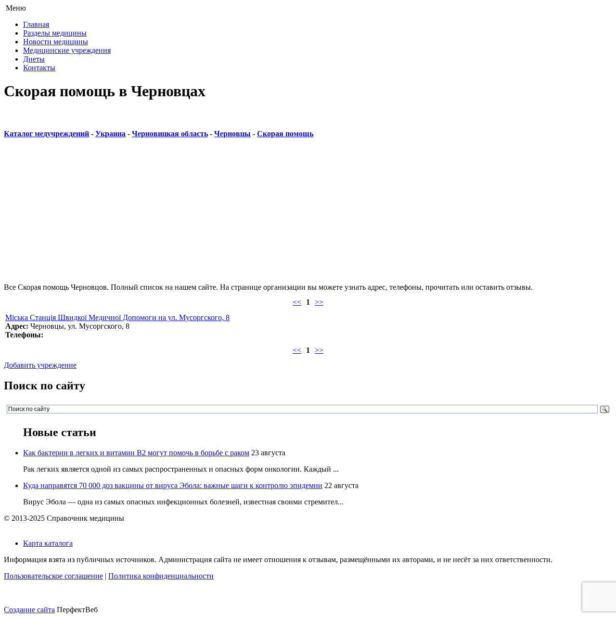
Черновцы (232, 133)
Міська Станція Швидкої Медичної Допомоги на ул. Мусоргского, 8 (117, 317)
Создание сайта (29, 609)
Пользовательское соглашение (53, 576)
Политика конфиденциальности (161, 576)
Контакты (39, 68)
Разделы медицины (55, 33)
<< (297, 302)
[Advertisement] (292, 215)
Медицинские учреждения (67, 50)
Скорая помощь (285, 133)
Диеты (34, 59)
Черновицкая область (170, 133)
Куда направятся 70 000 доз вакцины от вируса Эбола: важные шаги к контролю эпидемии (172, 485)
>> (319, 302)
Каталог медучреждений (46, 133)
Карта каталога (48, 543)
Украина (110, 133)
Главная (36, 24)
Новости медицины (55, 42)
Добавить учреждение (40, 365)
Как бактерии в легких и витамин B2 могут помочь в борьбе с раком (136, 453)
